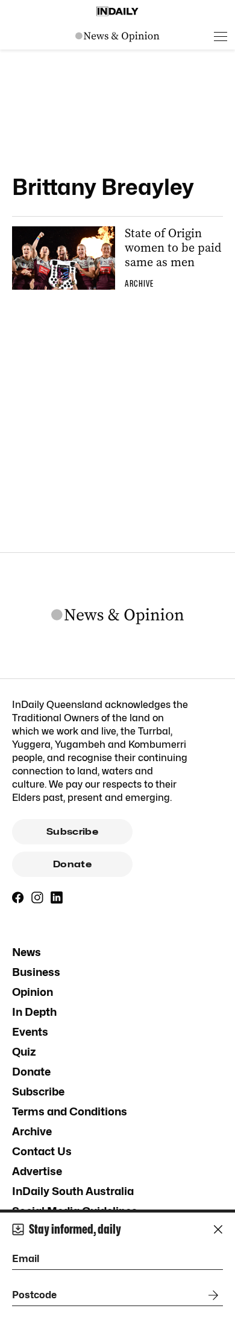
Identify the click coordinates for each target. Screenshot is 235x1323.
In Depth (34, 1012)
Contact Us (42, 1151)
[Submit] (211, 1295)
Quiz (24, 1051)
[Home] (117, 11)
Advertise (37, 1171)
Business (36, 972)
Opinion (32, 992)
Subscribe (72, 831)
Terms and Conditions (69, 1111)
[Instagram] (37, 897)
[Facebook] (18, 897)
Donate (72, 864)
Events (30, 1031)
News (26, 952)
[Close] (218, 1229)
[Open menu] (220, 36)
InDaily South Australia (73, 1191)
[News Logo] (117, 36)
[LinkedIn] (57, 897)
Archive (32, 1131)
